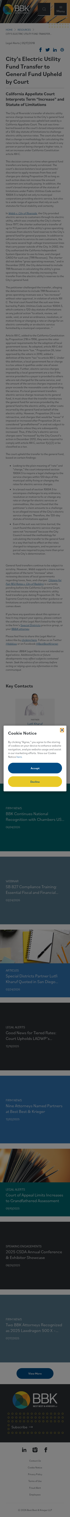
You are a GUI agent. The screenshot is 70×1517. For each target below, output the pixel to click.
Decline (35, 781)
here (19, 756)
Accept (35, 768)
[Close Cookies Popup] (62, 730)
